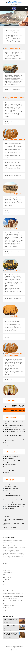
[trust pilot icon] (16, 4)
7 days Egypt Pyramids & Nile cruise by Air (13, 524)
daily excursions (7, 577)
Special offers (7, 570)
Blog (5, 581)
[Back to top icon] (25, 652)
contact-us (6, 584)
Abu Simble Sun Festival (9, 605)
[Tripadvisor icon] (14, 4)
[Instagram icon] (13, 4)
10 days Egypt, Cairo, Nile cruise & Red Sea (13, 520)
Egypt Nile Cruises (8, 572)
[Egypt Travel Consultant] (14, 8)
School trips (6, 575)
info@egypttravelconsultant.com (15, 2)
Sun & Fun (6, 603)
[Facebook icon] (11, 4)
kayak (5, 610)
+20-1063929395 (14, 1)
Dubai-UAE (6, 579)
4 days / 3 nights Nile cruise (11, 527)
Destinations (7, 568)
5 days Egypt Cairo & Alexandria (11, 598)
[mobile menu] (26, 8)
